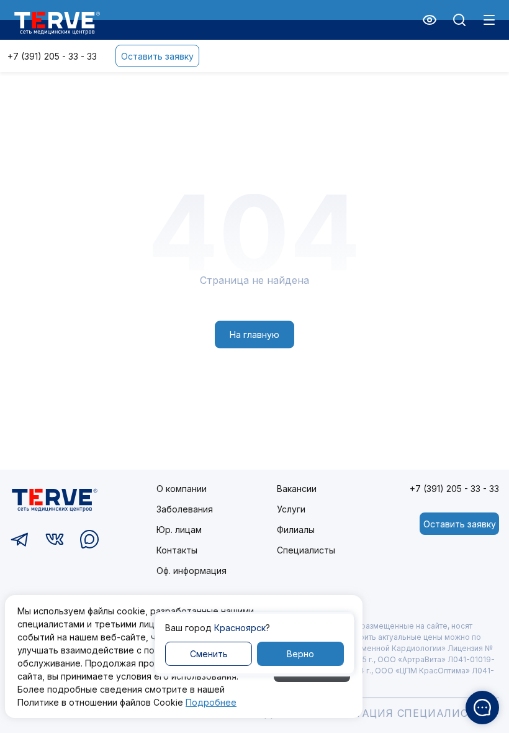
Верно (300, 654)
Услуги (291, 509)
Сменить (209, 654)
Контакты (176, 550)
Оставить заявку (157, 56)
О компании (181, 488)
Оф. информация (191, 570)
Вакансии (297, 488)
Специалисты (306, 550)
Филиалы (296, 529)
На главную (254, 334)
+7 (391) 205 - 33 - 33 (52, 56)
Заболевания (184, 509)
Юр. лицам (179, 529)
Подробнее (211, 702)
